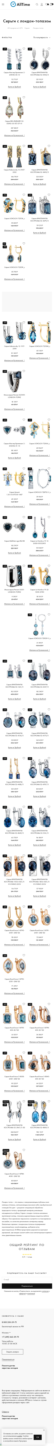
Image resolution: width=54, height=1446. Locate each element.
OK (37, 1437)
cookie (19, 1436)
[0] (46, 4)
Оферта (5, 1411)
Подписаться (27, 1286)
